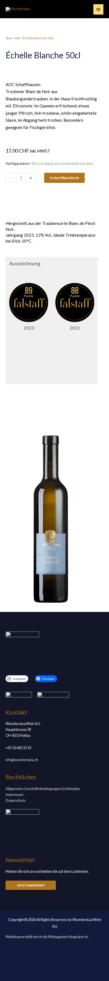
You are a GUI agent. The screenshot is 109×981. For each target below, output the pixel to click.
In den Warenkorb (64, 178)
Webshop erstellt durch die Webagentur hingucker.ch (47, 936)
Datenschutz (15, 800)
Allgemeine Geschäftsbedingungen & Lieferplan (43, 788)
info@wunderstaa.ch (22, 759)
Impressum (14, 794)
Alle (18, 38)
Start (9, 38)
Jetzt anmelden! (31, 885)
